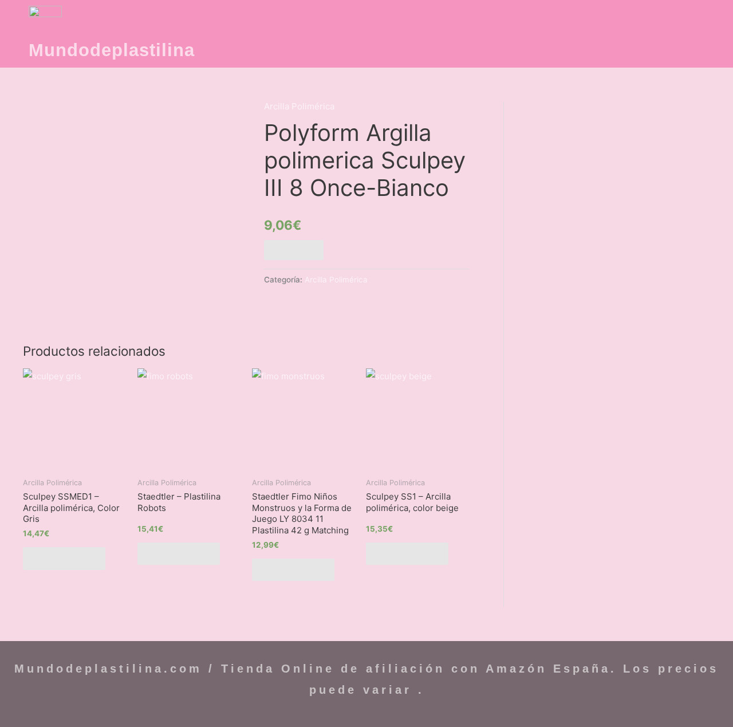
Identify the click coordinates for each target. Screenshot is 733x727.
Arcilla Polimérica (299, 106)
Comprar (293, 250)
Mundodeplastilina (112, 50)
